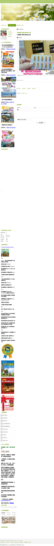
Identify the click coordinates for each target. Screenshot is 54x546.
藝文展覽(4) (5, 415)
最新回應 (8, 512)
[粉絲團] (0, 544)
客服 (30, 542)
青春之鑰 (33, 88)
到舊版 (47, 12)
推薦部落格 (10, 32)
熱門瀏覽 (3, 514)
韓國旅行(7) (5, 420)
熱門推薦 (13, 514)
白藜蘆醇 (28, 88)
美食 (26, 93)
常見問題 (12, 542)
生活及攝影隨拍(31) (6, 423)
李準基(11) (5, 437)
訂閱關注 (10, 34)
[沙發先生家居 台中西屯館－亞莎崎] (3, 518)
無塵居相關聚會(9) (6, 426)
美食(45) (4, 434)
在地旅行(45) (5, 429)
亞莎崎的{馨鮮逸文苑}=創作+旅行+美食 (23, 11)
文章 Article (4, 25)
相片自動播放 (20, 29)
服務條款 (16, 542)
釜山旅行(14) (5, 440)
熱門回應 (8, 514)
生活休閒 (23, 93)
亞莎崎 (19, 88)
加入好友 (10, 31)
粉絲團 (2, 544)
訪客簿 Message (20, 25)
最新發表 (3, 512)
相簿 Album (12, 25)
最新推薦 (13, 512)
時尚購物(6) (5, 417)
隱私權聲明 (26, 542)
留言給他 (10, 36)
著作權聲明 (21, 542)
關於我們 (7, 542)
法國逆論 (24, 88)
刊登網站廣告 (2, 542)
